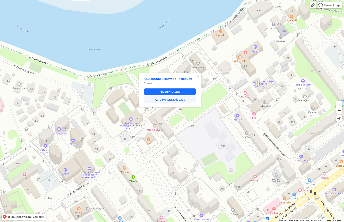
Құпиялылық (316, 220)
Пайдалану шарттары (299, 220)
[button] (313, 5)
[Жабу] (197, 76)
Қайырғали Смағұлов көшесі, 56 (168, 79)
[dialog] (170, 90)
